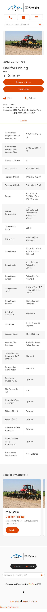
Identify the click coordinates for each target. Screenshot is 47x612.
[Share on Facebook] (4, 75)
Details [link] (12, 530)
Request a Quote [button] (23, 82)
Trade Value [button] (23, 89)
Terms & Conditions (29, 601)
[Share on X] (9, 75)
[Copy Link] (18, 75)
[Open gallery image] (23, 43)
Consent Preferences (9, 607)
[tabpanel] (23, 43)
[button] (10, 17)
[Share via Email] (13, 75)
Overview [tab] (23, 121)
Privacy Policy (15, 601)
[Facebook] (23, 592)
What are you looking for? (17, 24)
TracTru (31, 584)
